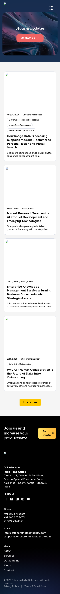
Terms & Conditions (35, 586)
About (7, 550)
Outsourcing (12, 560)
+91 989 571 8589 (14, 513)
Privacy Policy (11, 586)
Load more (30, 402)
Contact (9, 570)
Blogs (7, 565)
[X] (11, 499)
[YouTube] (28, 499)
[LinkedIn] (17, 499)
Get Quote (46, 433)
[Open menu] (51, 8)
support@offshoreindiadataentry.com (27, 536)
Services (9, 555)
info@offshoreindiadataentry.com (25, 533)
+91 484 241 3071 (14, 517)
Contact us (28, 38)
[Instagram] (22, 499)
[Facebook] (6, 499)
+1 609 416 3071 (13, 521)
